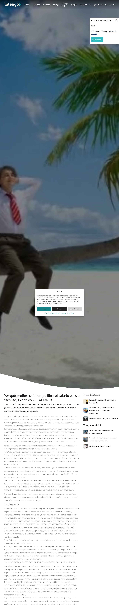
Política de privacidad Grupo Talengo (64, 313)
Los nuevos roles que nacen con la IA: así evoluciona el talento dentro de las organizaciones (101, 410)
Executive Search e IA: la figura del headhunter (103, 419)
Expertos (36, 5)
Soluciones (46, 5)
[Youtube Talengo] (105, 4)
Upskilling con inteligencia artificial (99, 446)
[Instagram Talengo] (102, 4)
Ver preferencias (75, 309)
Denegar (59, 309)
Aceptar (44, 309)
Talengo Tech (65, 4)
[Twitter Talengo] (98, 4)
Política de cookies (49, 313)
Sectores (27, 5)
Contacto (83, 5)
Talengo (56, 5)
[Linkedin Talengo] (95, 4)
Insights (74, 5)
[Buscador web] (90, 4)
